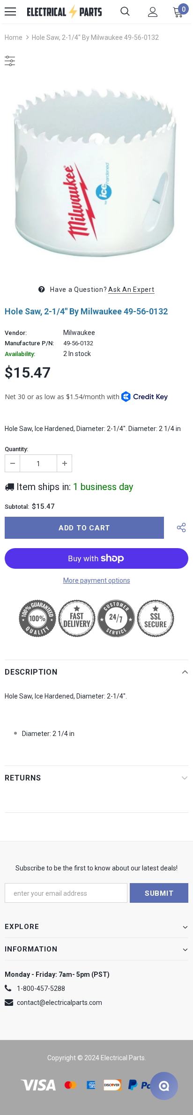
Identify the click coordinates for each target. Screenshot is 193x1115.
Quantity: (16, 449)
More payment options (96, 580)
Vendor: (16, 333)
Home (13, 37)
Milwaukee (79, 332)
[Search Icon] (125, 11)
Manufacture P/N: (29, 343)
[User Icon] (153, 12)
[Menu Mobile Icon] (10, 11)
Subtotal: (17, 507)
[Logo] (64, 11)
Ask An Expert (131, 289)
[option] (96, 174)
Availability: (20, 354)
